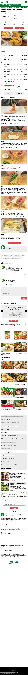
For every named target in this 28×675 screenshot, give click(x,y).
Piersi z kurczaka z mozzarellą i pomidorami (20, 341)
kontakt (14, 668)
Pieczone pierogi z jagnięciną (7, 458)
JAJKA (2, 256)
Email (8, 93)
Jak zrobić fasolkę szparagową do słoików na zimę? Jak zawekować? (15, 484)
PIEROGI (5, 256)
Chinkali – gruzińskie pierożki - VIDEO (9, 464)
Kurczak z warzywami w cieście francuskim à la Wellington (20, 371)
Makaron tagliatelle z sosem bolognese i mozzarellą (12, 416)
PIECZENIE (9, 256)
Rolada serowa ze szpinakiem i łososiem (20, 384)
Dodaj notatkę (15, 243)
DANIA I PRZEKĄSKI (14, 256)
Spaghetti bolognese (5, 419)
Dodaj (24, 298)
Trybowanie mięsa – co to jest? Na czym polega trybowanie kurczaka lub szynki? (7, 408)
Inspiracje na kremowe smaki (16, 258)
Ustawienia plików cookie (7, 673)
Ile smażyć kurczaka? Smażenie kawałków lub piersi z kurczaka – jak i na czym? (20, 396)
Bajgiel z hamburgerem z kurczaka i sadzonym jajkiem (12, 438)
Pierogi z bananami (5, 461)
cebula (11, 255)
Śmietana (15, 255)
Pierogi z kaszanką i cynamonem (8, 455)
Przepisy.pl (3, 7)
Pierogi (21, 7)
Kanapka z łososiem (5, 448)
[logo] (9, 2)
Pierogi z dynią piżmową (6, 468)
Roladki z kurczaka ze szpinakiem (6, 354)
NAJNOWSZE (20, 256)
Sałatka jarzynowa (5, 429)
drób (18, 255)
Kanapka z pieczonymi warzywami (8, 445)
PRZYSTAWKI (22, 255)
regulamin (14, 670)
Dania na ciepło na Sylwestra (6, 258)
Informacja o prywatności (14, 672)
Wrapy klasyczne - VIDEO (20, 353)
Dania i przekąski (9, 7)
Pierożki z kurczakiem (6, 383)
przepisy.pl (5, 13)
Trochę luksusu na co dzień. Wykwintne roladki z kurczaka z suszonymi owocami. (19, 408)
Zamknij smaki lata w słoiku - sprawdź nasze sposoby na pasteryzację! (15, 474)
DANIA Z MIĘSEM (6, 255)
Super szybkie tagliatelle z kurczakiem (9, 426)
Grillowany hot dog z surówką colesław (9, 435)
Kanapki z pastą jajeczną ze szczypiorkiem (10, 422)
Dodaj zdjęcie (13, 320)
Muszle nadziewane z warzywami (6, 371)
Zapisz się (14, 508)
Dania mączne (16, 7)
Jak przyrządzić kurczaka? (5, 396)
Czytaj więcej (12, 480)
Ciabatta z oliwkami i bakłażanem (8, 442)
